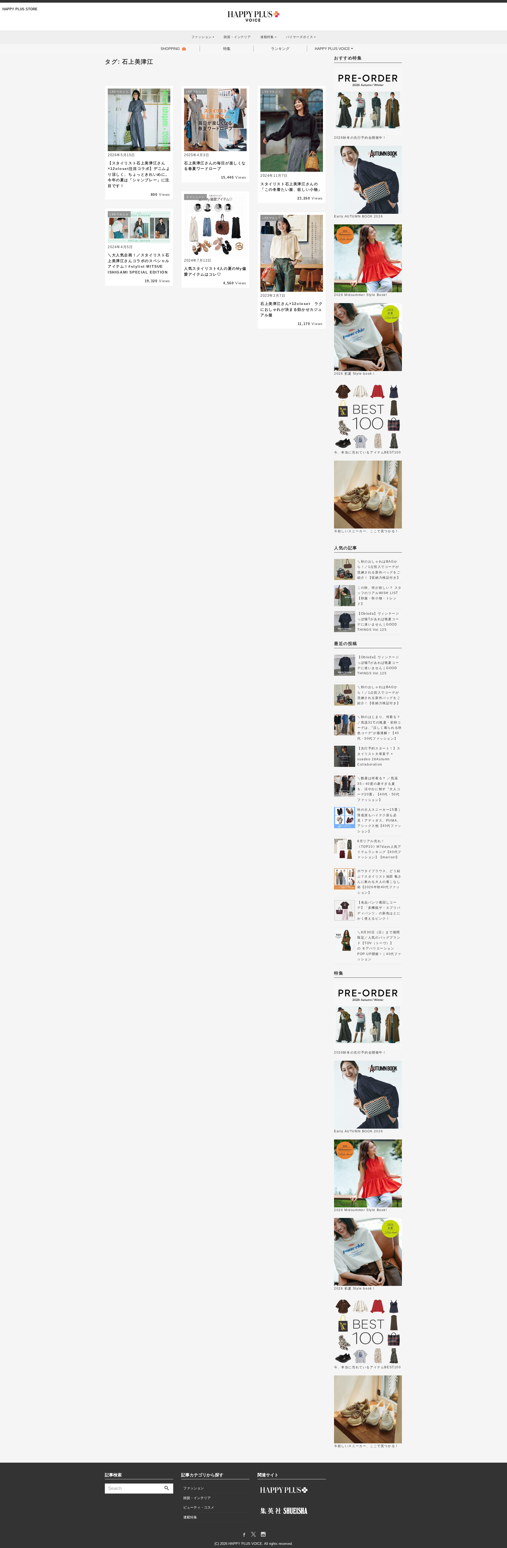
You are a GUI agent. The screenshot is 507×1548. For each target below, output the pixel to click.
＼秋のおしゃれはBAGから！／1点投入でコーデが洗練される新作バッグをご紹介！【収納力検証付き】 (378, 570)
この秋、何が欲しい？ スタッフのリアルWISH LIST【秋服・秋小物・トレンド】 (379, 596)
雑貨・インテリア (237, 37)
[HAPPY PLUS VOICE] (253, 16)
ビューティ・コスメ (198, 1507)
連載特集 (190, 1517)
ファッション (193, 1488)
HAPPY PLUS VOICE (332, 49)
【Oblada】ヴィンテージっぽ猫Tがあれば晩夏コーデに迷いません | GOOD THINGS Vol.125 (378, 622)
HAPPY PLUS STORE (19, 9)
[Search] (166, 1488)
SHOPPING (170, 49)
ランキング (280, 49)
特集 (227, 49)
